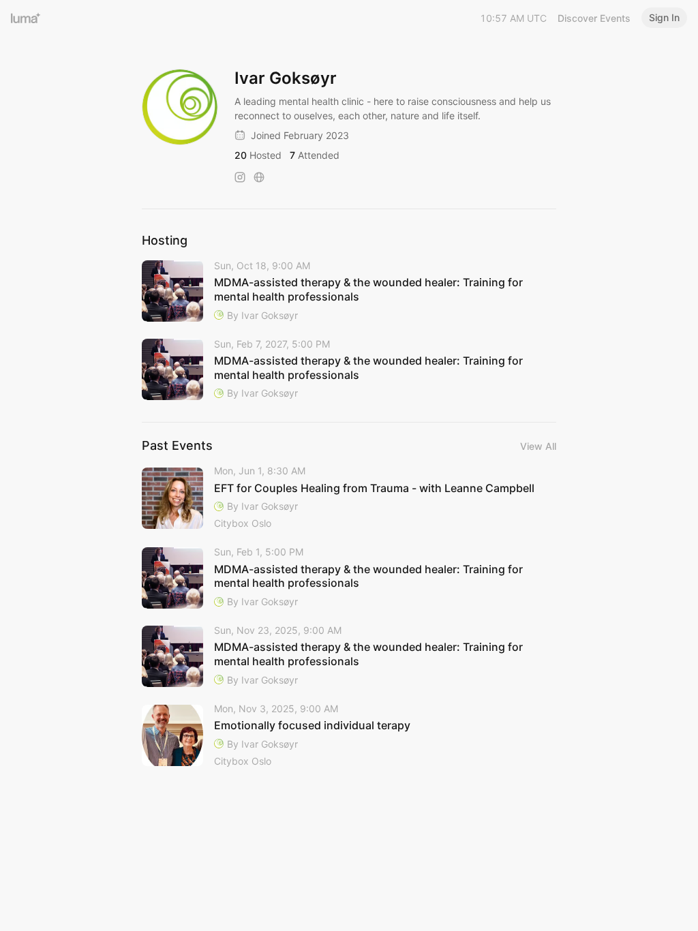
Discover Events (594, 18)
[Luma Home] (26, 17)
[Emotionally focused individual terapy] (349, 735)
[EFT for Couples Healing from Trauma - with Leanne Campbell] (349, 497)
